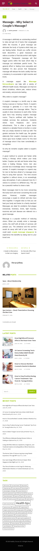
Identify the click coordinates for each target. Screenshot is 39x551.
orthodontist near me (8, 520)
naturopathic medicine (21, 515)
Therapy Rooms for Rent (19, 526)
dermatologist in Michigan (9, 491)
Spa (4, 17)
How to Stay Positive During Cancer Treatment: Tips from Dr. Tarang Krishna (25, 378)
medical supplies (21, 512)
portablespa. (27, 520)
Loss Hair (6, 512)
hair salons (28, 496)
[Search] (36, 3)
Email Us (20, 546)
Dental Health (25, 488)
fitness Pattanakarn (8, 496)
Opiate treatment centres (9, 518)
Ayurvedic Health (15, 485)
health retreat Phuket (9, 503)
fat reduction (29, 493)
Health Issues (21, 499)
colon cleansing (16, 488)
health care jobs (12, 499)
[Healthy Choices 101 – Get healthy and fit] (19, 3)
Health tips (23, 503)
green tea (17, 496)
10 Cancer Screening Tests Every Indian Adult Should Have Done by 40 (25, 352)
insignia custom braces (9, 510)
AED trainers (6, 485)
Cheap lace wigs (7, 488)
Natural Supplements (9, 515)
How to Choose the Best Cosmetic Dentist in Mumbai (25, 365)
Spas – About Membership (12, 281)
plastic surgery (18, 520)
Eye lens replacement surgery (10, 493)
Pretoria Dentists (15, 523)
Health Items (29, 499)
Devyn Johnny (13, 30)
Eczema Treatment (22, 491)
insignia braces (24, 507)
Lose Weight (29, 510)
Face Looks (21, 493)
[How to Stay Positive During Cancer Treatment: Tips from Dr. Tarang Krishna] (8, 379)
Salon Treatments (26, 523)
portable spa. (7, 523)
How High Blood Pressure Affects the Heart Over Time (25, 339)
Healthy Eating (7, 507)
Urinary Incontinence (8, 529)
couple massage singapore (23, 232)
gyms (22, 496)
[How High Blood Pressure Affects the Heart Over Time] (8, 341)
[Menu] (3, 3)
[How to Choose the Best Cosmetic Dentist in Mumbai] (8, 366)
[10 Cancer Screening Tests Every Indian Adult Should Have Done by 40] (8, 353)
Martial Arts (12, 512)
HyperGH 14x (16, 507)
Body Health (24, 485)
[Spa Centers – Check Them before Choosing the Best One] (19, 298)
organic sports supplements (23, 518)
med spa (29, 512)
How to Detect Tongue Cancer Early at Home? (16, 432)
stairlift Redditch (7, 526)
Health (5, 499)
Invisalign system (20, 510)
